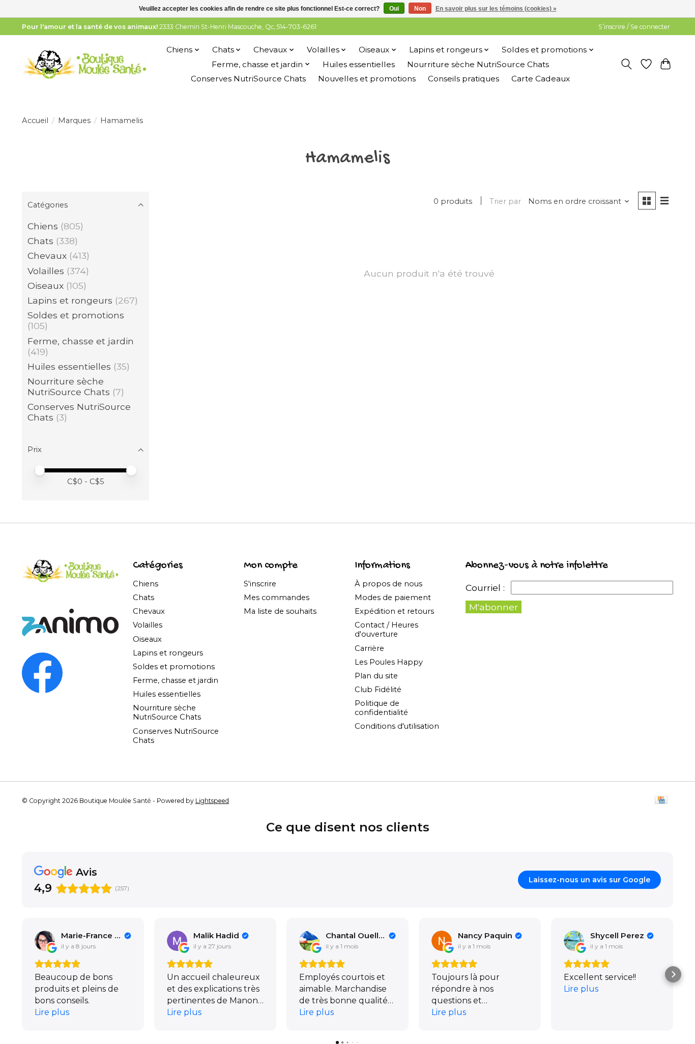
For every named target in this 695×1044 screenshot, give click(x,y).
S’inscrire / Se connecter (634, 27)
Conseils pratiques (463, 78)
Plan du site (376, 675)
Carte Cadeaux (540, 78)
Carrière (369, 648)
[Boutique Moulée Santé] (84, 64)
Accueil (35, 120)
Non (420, 8)
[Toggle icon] (626, 64)
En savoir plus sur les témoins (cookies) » (496, 8)
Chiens (42, 226)
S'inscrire (260, 583)
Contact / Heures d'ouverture (386, 629)
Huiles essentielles (359, 64)
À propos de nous (388, 583)
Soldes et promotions (75, 315)
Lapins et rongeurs (69, 300)
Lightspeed (212, 800)
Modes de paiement (393, 597)
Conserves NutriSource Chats (248, 78)
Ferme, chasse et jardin (80, 341)
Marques (74, 120)
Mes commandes (276, 597)
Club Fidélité (378, 689)
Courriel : (485, 587)
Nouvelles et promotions (367, 78)
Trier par (505, 201)
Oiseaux (45, 285)
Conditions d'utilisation (397, 726)
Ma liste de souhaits (280, 611)
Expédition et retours (394, 611)
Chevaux (47, 255)
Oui (394, 8)
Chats (40, 240)
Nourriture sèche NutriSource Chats (478, 64)
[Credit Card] (661, 801)
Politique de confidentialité (381, 708)
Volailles (45, 270)
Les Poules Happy (389, 662)
